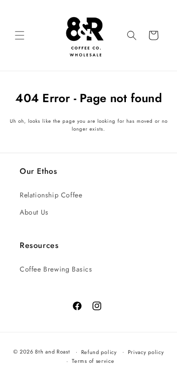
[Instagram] (95, 304)
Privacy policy (146, 352)
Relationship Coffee (51, 195)
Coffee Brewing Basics (56, 269)
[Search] (132, 35)
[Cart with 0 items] (153, 35)
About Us (34, 212)
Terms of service (93, 361)
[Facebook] (75, 304)
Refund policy (99, 352)
